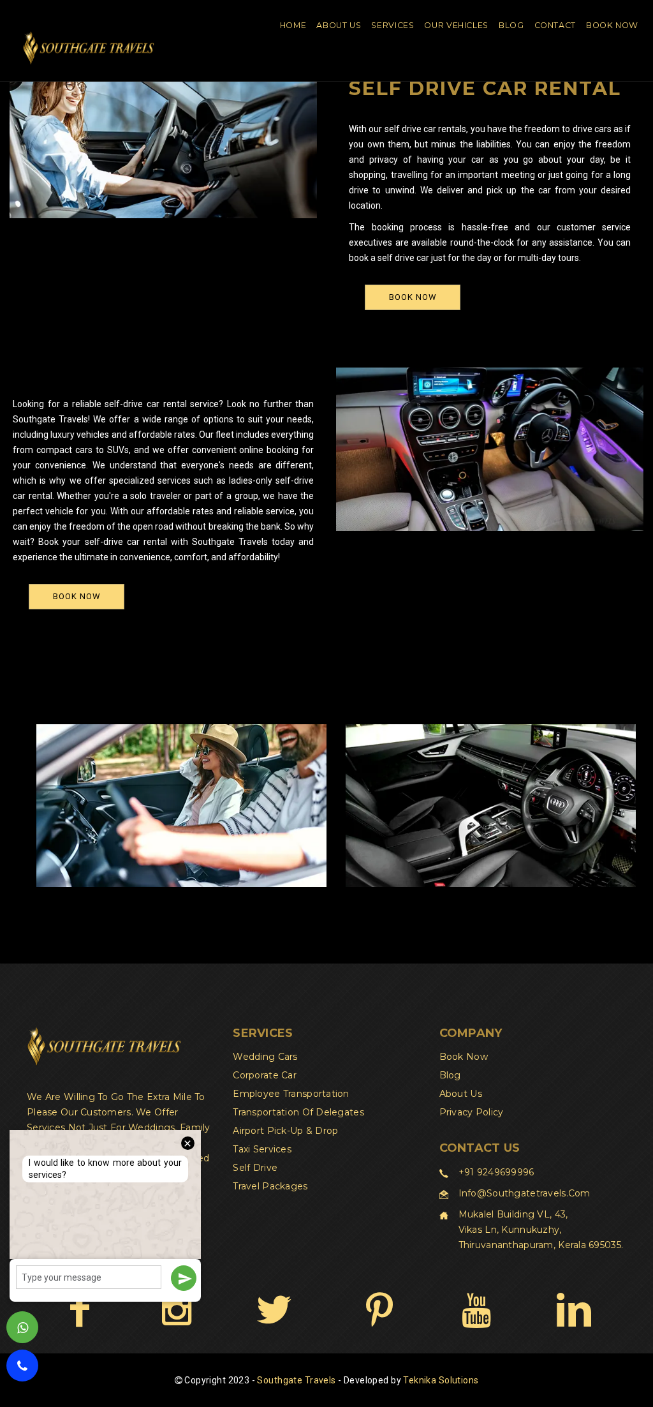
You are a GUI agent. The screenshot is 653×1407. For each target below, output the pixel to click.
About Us (338, 25)
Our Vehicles (456, 25)
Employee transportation (291, 1093)
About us (460, 1093)
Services (392, 25)
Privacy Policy (471, 1112)
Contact (555, 25)
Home (293, 25)
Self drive (255, 1167)
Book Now (612, 25)
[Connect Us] (573, 1309)
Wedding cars (265, 1056)
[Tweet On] (273, 1309)
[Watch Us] (476, 1309)
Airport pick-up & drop (285, 1130)
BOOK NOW (413, 297)
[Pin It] (379, 1309)
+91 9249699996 (496, 1172)
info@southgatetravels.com (525, 1193)
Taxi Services (262, 1149)
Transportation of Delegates (298, 1112)
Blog (511, 25)
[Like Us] (79, 1309)
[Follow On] (176, 1309)
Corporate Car (265, 1075)
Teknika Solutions (440, 1380)
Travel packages (270, 1186)
